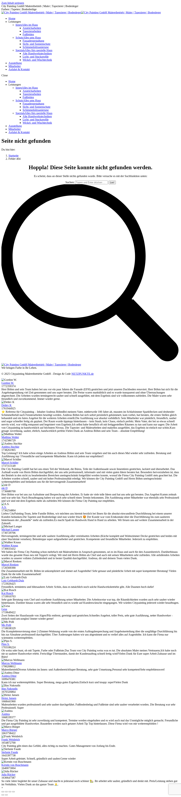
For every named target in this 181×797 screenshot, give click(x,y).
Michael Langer (10, 529)
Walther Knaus (9, 545)
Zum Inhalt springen (12, 2)
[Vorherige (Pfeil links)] (2, 794)
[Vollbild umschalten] (9, 791)
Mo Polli (6, 625)
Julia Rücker (8, 774)
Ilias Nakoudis (9, 688)
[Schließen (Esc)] (2, 791)
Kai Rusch (7, 593)
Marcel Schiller (9, 462)
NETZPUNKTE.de (82, 373)
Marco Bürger (9, 729)
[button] (90, 75)
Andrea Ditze (8, 675)
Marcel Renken (10, 564)
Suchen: (69, 182)
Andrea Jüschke (10, 446)
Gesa (4, 609)
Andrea (5, 714)
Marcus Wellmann (11, 663)
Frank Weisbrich (10, 739)
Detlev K (6, 405)
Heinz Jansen (8, 698)
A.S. (4, 507)
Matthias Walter (10, 437)
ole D (4, 488)
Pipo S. (5, 644)
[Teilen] (6, 791)
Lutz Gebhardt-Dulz (12, 580)
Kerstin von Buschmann (14, 764)
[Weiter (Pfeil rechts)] (6, 794)
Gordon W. (7, 382)
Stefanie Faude (9, 752)
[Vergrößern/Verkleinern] (13, 791)
